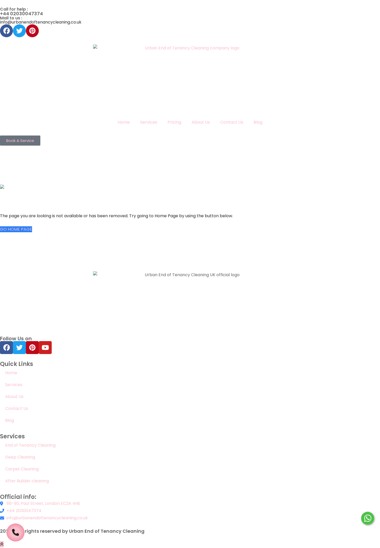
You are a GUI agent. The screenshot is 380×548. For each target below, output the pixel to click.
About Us (201, 122)
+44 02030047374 (21, 13)
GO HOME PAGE (16, 229)
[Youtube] (45, 347)
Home (124, 122)
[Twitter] (19, 30)
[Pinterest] (32, 30)
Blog (258, 122)
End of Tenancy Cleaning (30, 445)
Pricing (174, 122)
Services (148, 122)
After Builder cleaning (27, 481)
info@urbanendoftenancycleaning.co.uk (40, 22)
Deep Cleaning (20, 457)
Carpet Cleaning (22, 469)
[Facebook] (6, 30)
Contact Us (231, 122)
